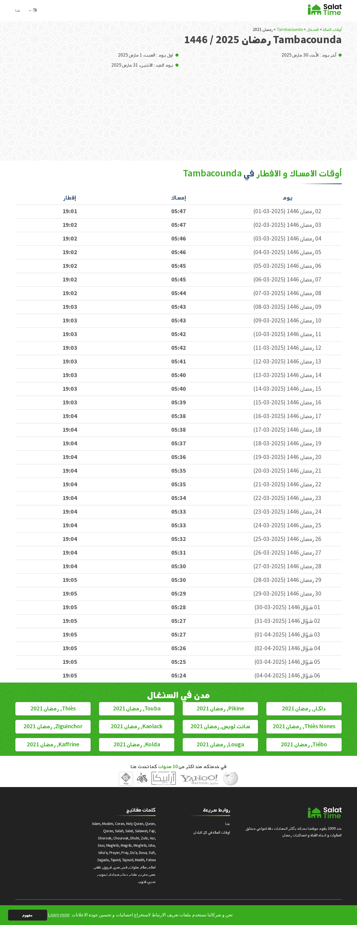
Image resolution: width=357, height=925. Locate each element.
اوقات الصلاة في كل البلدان (211, 832)
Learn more (59, 914)
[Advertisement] (178, 111)
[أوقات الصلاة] (325, 9)
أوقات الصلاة (332, 29)
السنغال (313, 29)
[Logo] (325, 813)
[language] (35, 10)
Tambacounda (289, 29)
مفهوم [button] (27, 915)
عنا (17, 10)
